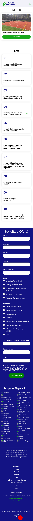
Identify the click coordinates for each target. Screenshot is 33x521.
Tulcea (21, 438)
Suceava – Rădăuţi (24, 428)
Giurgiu (5, 435)
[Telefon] (20, 517)
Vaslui (21, 436)
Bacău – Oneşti (7, 399)
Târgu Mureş (22, 409)
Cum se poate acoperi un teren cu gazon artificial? (12, 113)
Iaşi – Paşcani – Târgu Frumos (25, 398)
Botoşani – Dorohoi (8, 406)
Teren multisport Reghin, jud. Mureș (13, 32)
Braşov (5, 408)
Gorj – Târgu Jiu (7, 438)
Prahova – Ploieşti (24, 417)
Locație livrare (8, 349)
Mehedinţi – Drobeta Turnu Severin (24, 406)
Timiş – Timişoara (24, 434)
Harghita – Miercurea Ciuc (9, 441)
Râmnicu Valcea (23, 419)
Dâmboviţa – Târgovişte (6, 428)
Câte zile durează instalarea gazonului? (13, 81)
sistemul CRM (8, 369)
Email (5, 252)
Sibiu (20, 426)
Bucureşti (6, 413)
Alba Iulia (6, 392)
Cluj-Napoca (6, 423)
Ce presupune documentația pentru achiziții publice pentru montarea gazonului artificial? (14, 216)
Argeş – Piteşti (7, 397)
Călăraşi (5, 421)
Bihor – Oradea (7, 401)
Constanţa (6, 425)
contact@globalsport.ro (16, 498)
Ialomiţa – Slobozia (24, 395)
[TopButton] (17, 515)
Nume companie (8, 269)
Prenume (6, 244)
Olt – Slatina (22, 414)
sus (15, 515)
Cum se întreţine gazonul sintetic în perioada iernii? (13, 97)
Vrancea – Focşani (24, 441)
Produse (6, 304)
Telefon (5, 261)
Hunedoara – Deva (24, 392)
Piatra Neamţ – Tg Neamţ (24, 412)
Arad (4, 395)
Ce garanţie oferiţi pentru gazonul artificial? (12, 64)
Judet (5, 357)
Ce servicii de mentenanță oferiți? (12, 183)
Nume (5, 235)
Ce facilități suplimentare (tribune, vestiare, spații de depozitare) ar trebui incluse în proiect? (13, 165)
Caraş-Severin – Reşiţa (7, 418)
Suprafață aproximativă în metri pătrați (16, 340)
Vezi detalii (16, 36)
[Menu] (30, 3)
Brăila (5, 411)
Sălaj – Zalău (23, 424)
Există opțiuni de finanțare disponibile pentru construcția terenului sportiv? (14, 147)
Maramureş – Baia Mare (24, 403)
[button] (15, 64)
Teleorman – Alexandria (22, 431)
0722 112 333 (16, 500)
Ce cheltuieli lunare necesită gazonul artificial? (13, 129)
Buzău (5, 415)
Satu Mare (22, 421)
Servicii (6, 278)
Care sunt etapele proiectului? (9, 199)
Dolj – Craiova (7, 431)
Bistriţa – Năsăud (8, 404)
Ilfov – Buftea (22, 400)
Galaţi (5, 433)
